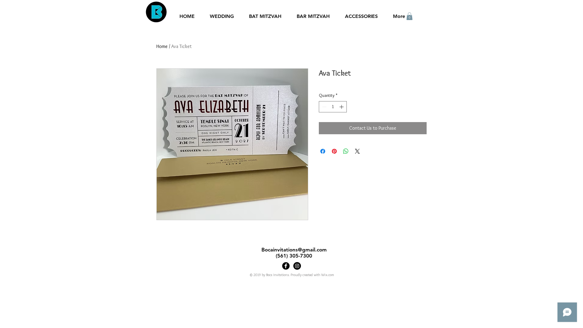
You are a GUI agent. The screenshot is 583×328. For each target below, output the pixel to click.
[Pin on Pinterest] (334, 151)
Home (162, 46)
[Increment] (342, 106)
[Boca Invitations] (286, 266)
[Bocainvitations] (297, 266)
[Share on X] (357, 151)
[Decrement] (323, 106)
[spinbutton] (332, 106)
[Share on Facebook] (322, 151)
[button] (409, 16)
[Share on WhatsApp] (345, 151)
